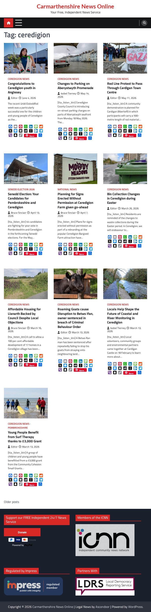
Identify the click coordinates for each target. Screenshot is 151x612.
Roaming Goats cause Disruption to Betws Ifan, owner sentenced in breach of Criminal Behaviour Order (75, 318)
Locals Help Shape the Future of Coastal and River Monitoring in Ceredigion (123, 315)
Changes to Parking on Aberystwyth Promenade (75, 85)
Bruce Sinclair (18, 213)
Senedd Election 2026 (21, 189)
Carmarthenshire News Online (75, 6)
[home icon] (8, 22)
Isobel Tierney (68, 93)
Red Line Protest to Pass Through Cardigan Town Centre (124, 88)
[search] (144, 23)
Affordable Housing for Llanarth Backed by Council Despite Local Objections (24, 315)
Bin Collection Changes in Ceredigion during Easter (123, 198)
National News (67, 189)
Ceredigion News (18, 78)
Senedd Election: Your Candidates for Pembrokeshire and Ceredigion (23, 200)
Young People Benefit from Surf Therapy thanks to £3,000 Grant (24, 436)
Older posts (11, 501)
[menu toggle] (18, 22)
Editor (14, 98)
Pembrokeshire (18, 427)
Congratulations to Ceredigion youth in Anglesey (21, 88)
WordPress (135, 606)
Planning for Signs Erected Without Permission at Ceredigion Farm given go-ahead (75, 200)
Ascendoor (103, 606)
